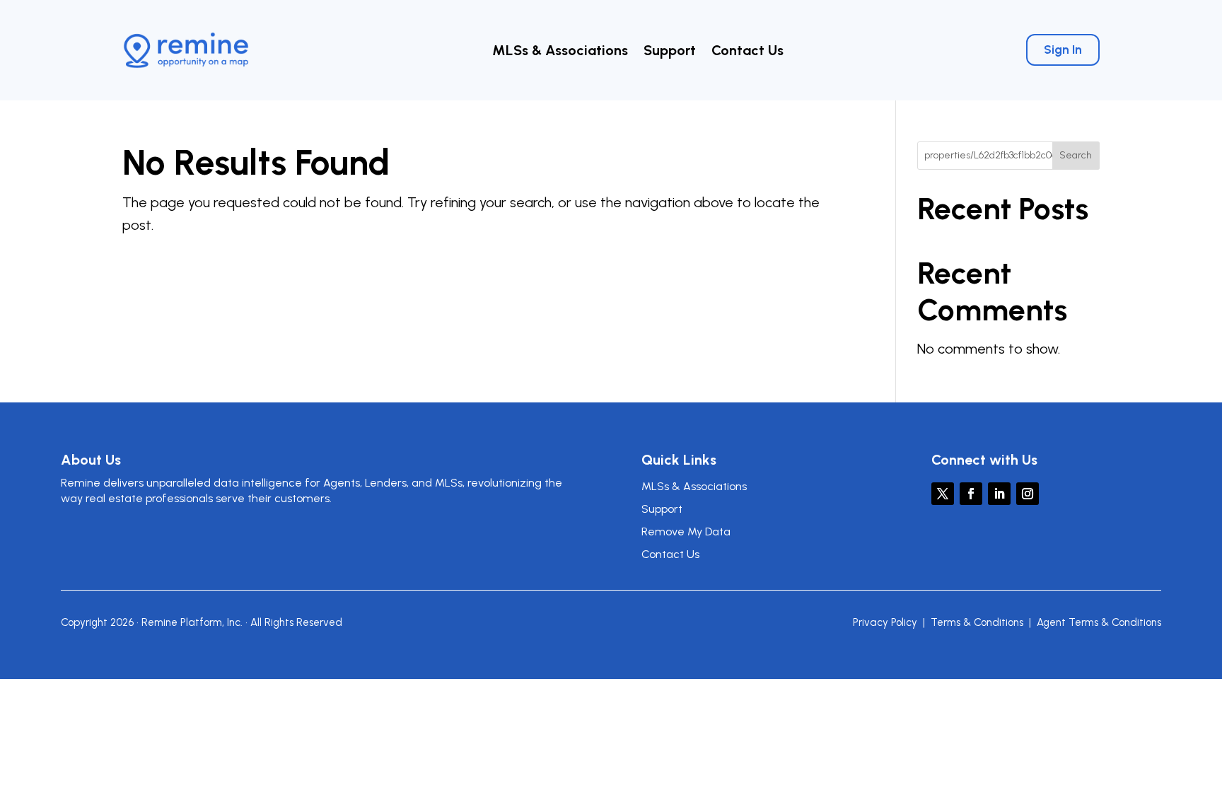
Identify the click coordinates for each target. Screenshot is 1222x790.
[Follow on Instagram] (1027, 493)
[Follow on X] (942, 493)
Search (1075, 155)
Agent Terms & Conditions (1099, 622)
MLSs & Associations (560, 52)
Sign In (1063, 49)
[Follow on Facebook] (971, 493)
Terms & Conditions (977, 622)
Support (670, 52)
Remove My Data (686, 531)
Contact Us (747, 52)
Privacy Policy (885, 622)
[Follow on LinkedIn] (999, 493)
